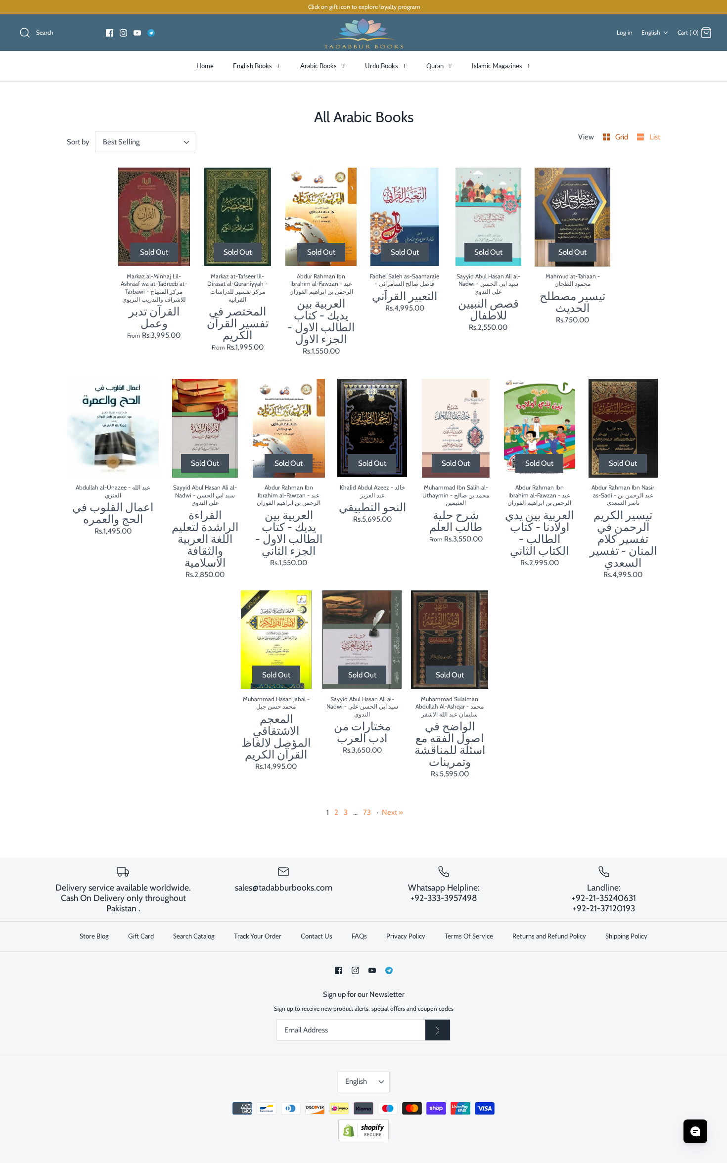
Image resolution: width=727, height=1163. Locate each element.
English (650, 32)
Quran (439, 66)
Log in (625, 32)
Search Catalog (194, 936)
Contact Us (316, 936)
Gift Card (141, 936)
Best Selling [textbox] (121, 141)
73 (367, 812)
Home (205, 66)
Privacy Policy (405, 936)
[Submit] (437, 1030)
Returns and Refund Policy (549, 936)
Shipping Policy (626, 936)
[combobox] (145, 142)
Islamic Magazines (501, 66)
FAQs (359, 936)
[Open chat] (695, 1131)
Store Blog (94, 936)
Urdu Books (386, 66)
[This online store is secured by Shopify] (363, 1139)
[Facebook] (109, 33)
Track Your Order (257, 936)
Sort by (78, 141)
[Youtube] (137, 33)
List (654, 137)
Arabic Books (322, 66)
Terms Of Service (469, 936)
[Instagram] (123, 33)
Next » (392, 812)
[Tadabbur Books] (363, 33)
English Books (256, 66)
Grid (622, 137)
